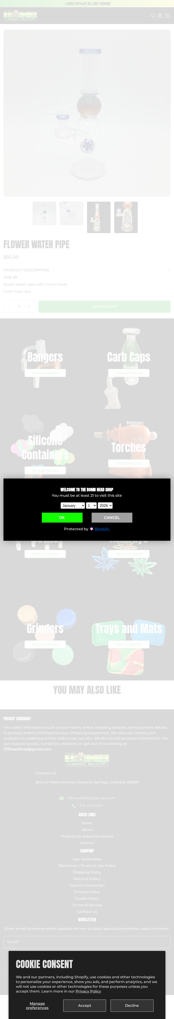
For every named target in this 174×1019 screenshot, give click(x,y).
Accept (84, 1005)
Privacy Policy (88, 991)
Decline (132, 1005)
